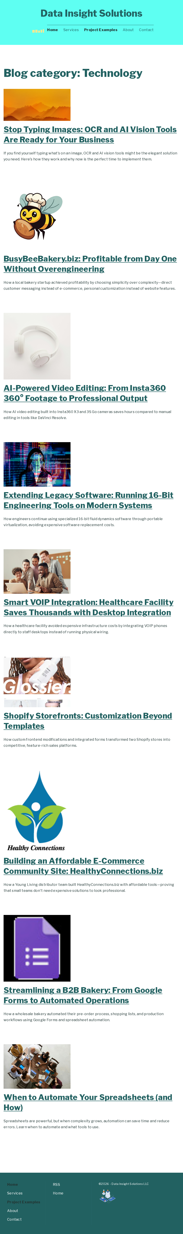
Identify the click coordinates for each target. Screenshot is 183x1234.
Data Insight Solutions (91, 13)
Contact (146, 30)
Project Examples (100, 30)
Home (52, 30)
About (128, 30)
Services (71, 30)
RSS (56, 1184)
